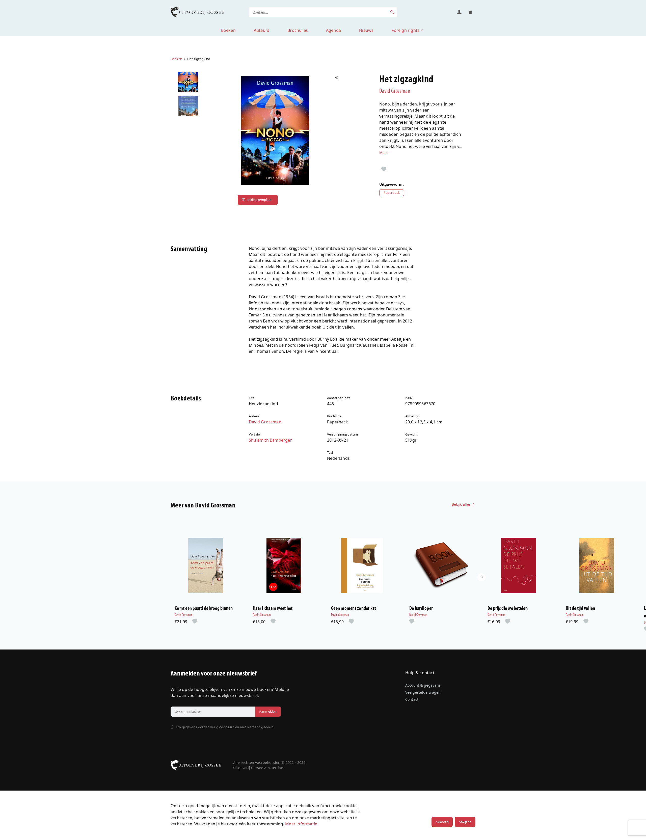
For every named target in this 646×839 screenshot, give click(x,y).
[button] (481, 577)
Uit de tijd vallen (580, 608)
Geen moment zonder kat (353, 608)
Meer (383, 152)
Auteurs (261, 30)
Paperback (392, 192)
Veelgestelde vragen (423, 692)
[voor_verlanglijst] (383, 169)
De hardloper (421, 608)
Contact (411, 699)
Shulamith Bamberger (270, 440)
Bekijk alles (462, 504)
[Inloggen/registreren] (459, 12)
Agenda (333, 30)
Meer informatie (301, 824)
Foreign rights (405, 30)
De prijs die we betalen (508, 608)
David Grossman (394, 91)
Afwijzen (465, 822)
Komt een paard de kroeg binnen (204, 608)
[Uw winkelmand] (470, 12)
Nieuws (366, 30)
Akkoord (442, 822)
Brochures (297, 30)
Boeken (228, 30)
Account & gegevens (423, 685)
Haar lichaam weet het (272, 608)
